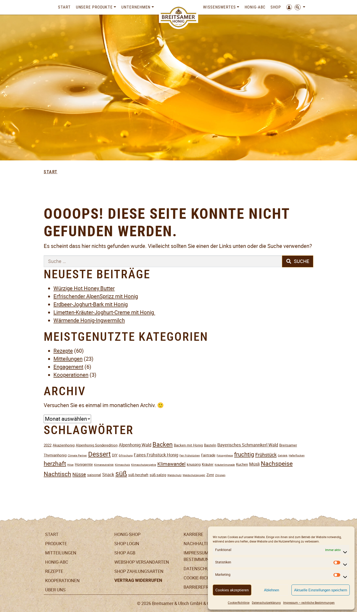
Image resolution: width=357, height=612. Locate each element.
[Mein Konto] (288, 7)
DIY (115, 455)
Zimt (210, 474)
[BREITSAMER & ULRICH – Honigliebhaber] (178, 17)
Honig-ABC (255, 7)
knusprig (194, 464)
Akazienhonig (64, 445)
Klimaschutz (122, 465)
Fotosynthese (225, 455)
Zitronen (220, 475)
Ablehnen (271, 590)
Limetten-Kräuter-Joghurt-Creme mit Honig (104, 312)
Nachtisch (57, 474)
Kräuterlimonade (225, 465)
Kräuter (207, 464)
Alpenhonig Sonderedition (97, 445)
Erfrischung (126, 455)
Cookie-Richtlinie (238, 603)
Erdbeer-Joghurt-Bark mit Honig (90, 304)
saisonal (94, 474)
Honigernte (84, 464)
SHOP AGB (124, 553)
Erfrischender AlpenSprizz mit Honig (95, 296)
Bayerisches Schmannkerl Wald (247, 445)
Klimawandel (171, 464)
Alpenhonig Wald (135, 445)
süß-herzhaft (138, 474)
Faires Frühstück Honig (156, 455)
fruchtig (244, 454)
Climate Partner (77, 455)
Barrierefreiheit (202, 587)
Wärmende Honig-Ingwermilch (89, 320)
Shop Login (126, 544)
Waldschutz (174, 475)
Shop (276, 7)
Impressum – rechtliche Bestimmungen (309, 603)
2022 (47, 445)
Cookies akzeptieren (232, 590)
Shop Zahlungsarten (138, 571)
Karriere (193, 534)
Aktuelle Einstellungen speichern (320, 590)
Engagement (68, 367)
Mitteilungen (68, 359)
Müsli (254, 464)
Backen (163, 444)
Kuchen (242, 464)
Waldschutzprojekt (194, 475)
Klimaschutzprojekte (143, 465)
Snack (108, 475)
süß (121, 474)
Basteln (210, 445)
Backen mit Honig (188, 445)
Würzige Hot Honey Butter (84, 288)
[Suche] (298, 7)
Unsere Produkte (94, 7)
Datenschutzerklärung (266, 603)
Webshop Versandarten (141, 562)
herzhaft (55, 463)
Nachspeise (277, 463)
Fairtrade (208, 455)
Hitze (70, 465)
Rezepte (63, 351)
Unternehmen (135, 7)
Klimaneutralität (104, 465)
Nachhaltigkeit (202, 544)
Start (64, 7)
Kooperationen (70, 375)
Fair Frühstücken (189, 455)
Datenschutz (199, 569)
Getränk (283, 455)
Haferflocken (297, 455)
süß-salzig (158, 474)
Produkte (56, 544)
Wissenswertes (219, 7)
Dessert (99, 454)
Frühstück (266, 454)
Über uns (55, 590)
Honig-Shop (127, 534)
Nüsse (79, 474)
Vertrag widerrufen (138, 580)
